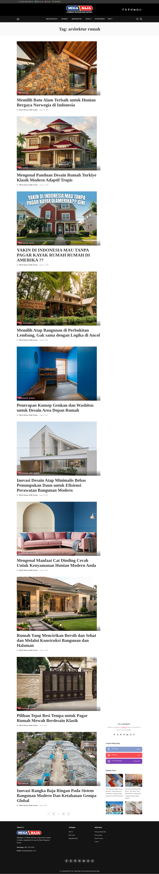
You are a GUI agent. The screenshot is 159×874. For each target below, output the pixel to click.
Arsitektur (23, 93)
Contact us (124, 727)
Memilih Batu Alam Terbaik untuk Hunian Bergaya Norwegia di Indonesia (56, 102)
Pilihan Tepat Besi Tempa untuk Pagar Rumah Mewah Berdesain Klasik (52, 718)
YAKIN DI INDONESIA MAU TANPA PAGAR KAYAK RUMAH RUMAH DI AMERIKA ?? (53, 255)
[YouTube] (137, 9)
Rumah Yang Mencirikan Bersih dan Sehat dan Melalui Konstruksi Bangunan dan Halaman (56, 640)
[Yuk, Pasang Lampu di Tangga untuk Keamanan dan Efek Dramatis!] (133, 807)
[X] (126, 9)
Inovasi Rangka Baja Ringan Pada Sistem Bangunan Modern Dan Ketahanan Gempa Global (56, 795)
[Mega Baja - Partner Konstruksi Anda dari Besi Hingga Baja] (79, 10)
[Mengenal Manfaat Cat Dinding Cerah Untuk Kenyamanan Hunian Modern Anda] (57, 529)
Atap (20, 323)
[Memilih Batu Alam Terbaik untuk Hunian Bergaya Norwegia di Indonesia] (57, 68)
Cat (30, 553)
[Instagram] (132, 9)
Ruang (35, 553)
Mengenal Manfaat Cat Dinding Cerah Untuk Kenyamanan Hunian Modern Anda (56, 563)
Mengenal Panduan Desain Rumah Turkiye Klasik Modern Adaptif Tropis (56, 177)
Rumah (32, 398)
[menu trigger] (19, 19)
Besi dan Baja (23, 708)
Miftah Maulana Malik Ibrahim (28, 110)
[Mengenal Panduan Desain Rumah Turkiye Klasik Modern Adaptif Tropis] (57, 143)
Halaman (32, 628)
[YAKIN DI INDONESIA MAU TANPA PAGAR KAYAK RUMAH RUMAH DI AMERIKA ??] (57, 218)
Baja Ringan (23, 783)
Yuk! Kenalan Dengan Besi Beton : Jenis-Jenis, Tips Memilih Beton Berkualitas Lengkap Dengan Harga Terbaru (133, 793)
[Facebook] (123, 9)
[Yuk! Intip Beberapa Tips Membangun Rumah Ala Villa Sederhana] (114, 807)
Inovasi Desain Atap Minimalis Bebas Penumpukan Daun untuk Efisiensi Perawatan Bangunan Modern (51, 485)
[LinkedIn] (135, 9)
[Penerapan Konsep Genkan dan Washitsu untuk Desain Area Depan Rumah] (57, 373)
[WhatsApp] (140, 9)
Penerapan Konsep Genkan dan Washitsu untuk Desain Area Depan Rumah (55, 408)
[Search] (141, 19)
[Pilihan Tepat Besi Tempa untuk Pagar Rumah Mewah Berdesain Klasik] (57, 684)
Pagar (31, 243)
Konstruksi (28, 323)
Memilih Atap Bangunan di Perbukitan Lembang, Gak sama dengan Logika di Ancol (58, 333)
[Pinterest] (129, 9)
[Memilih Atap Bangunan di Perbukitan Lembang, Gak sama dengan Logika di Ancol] (57, 298)
